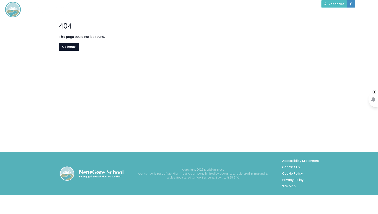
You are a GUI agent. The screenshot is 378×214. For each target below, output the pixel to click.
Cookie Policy (292, 173)
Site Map (289, 186)
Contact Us (291, 167)
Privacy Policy (293, 180)
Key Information (227, 13)
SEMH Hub (261, 13)
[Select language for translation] (371, 4)
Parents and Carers (328, 13)
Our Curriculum (287, 13)
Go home (69, 47)
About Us (194, 13)
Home (175, 13)
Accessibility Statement (300, 161)
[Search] (363, 4)
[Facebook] (351, 4)
